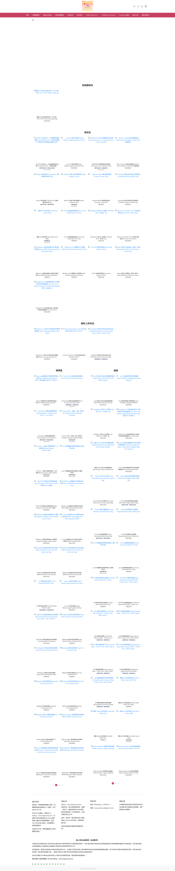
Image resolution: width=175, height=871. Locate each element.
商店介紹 (135, 15)
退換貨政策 (145, 15)
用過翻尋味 (36, 15)
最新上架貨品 (47, 15)
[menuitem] (56, 785)
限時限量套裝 (59, 15)
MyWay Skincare (91, 15)
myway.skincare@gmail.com (104, 808)
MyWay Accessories (108, 15)
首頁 (27, 15)
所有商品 (79, 15)
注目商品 (70, 15)
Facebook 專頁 (124, 15)
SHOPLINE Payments (91, 868)
